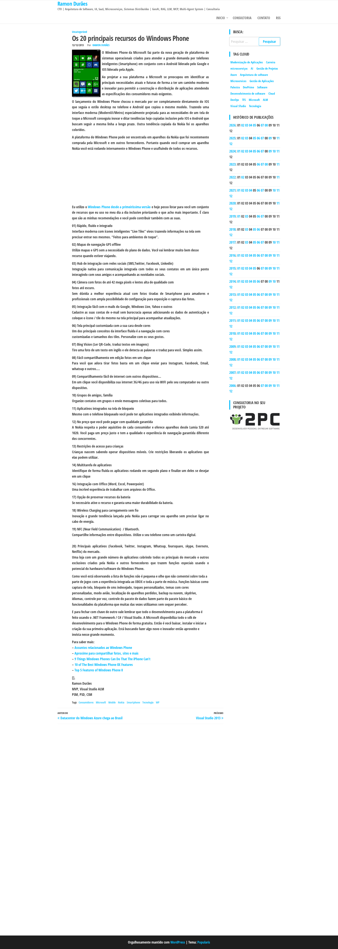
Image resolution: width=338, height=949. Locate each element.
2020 (232, 203)
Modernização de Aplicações (246, 62)
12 (230, 143)
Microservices (238, 81)
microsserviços (239, 68)
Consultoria (242, 17)
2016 (232, 255)
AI (252, 68)
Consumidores (86, 702)
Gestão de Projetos (267, 68)
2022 (232, 177)
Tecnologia (148, 702)
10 (274, 151)
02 (242, 125)
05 (254, 125)
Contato (263, 17)
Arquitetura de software (254, 75)
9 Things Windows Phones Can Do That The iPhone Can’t (112, 659)
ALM (265, 100)
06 (258, 138)
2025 (232, 138)
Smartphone (133, 702)
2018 (232, 229)
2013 (232, 294)
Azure (233, 75)
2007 (232, 372)
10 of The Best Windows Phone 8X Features (104, 664)
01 (238, 151)
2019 (232, 216)
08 (266, 125)
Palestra (235, 87)
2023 (232, 164)
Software (262, 87)
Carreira (270, 62)
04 (250, 125)
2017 (232, 242)
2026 (232, 125)
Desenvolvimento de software (247, 93)
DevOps (234, 100)
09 (270, 138)
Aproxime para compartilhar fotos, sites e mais (106, 653)
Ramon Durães (101, 45)
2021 (232, 190)
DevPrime (248, 87)
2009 (232, 346)
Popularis (203, 942)
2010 (232, 333)
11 (278, 138)
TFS (244, 100)
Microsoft (101, 702)
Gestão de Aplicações (262, 81)
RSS (278, 17)
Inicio (220, 17)
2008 (232, 359)
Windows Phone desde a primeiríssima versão (119, 207)
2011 (232, 320)
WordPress (177, 942)
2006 (232, 385)
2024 (232, 151)
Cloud (271, 93)
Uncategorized (79, 32)
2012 (232, 307)
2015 (232, 268)
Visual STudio (238, 106)
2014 (232, 281)
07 (262, 125)
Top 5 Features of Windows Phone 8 (99, 670)
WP (157, 702)
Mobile (112, 702)
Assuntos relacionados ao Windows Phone (103, 647)
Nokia (121, 702)
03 (246, 125)
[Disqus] (140, 776)
